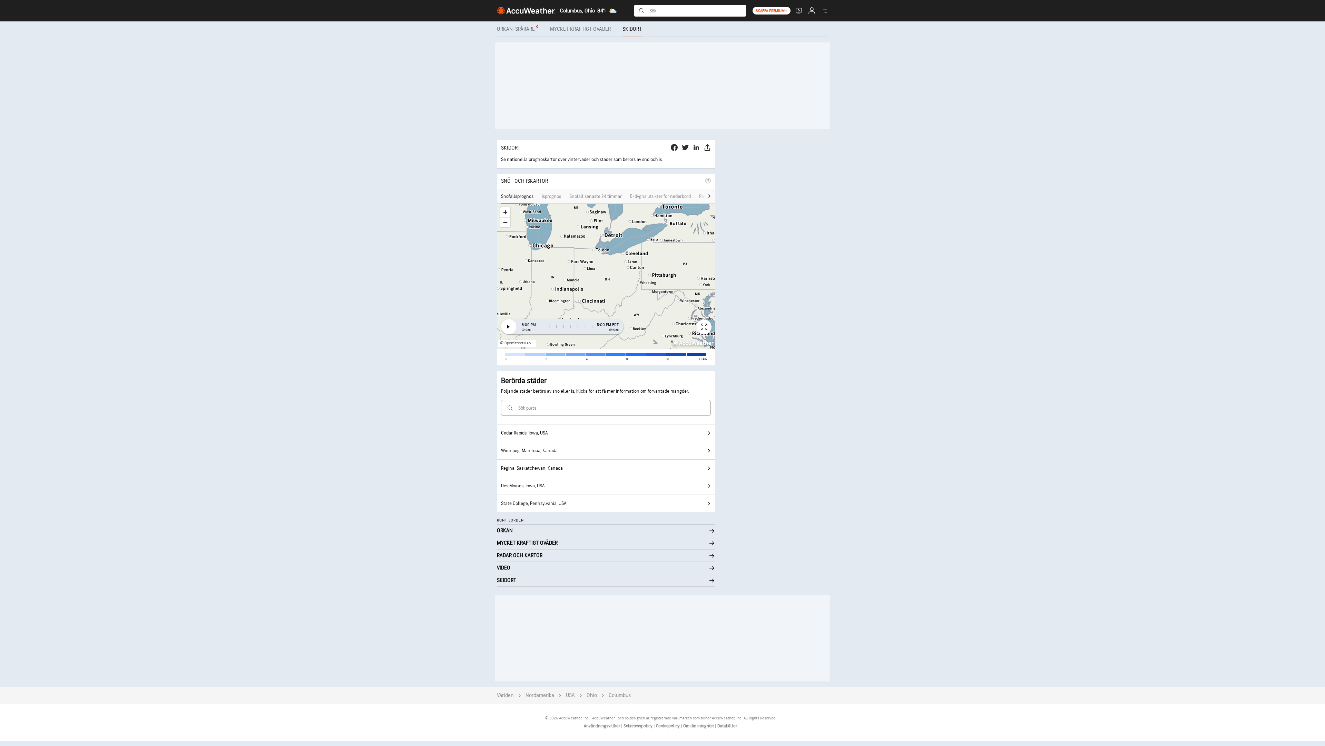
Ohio (592, 695)
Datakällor (727, 726)
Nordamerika (540, 695)
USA (570, 695)
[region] (606, 276)
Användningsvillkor (602, 726)
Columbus (620, 695)
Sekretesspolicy (639, 726)
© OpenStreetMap (515, 343)
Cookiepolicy (668, 726)
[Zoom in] (505, 212)
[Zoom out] (505, 222)
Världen (505, 695)
